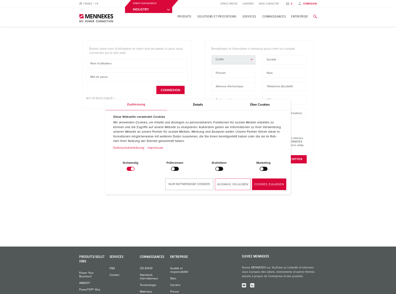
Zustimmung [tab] (136, 104)
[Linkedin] (252, 285)
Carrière (248, 3)
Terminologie (148, 285)
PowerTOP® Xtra (89, 289)
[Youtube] (244, 285)
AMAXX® (84, 283)
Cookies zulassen (269, 184)
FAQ (112, 268)
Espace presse (229, 3)
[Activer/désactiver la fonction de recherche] (315, 16)
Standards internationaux (149, 277)
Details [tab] (198, 104)
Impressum (155, 147)
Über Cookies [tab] (260, 104)
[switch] (175, 169)
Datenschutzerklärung (129, 147)
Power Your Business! (86, 275)
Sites (173, 278)
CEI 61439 (146, 268)
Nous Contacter (269, 3)
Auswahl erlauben (232, 184)
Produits (184, 16)
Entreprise (299, 16)
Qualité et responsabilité (179, 270)
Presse (174, 291)
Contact (114, 275)
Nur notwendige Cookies (189, 184)
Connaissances (274, 16)
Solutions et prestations (217, 16)
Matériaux (146, 291)
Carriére (175, 285)
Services (249, 16)
